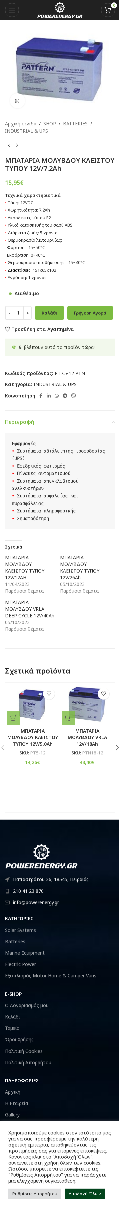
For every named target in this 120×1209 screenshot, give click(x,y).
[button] (13, 718)
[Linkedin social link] (49, 395)
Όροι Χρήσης (19, 1039)
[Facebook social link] (41, 395)
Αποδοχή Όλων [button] (85, 1194)
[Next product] (17, 146)
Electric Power (20, 964)
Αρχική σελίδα (20, 123)
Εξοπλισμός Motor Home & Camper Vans (50, 975)
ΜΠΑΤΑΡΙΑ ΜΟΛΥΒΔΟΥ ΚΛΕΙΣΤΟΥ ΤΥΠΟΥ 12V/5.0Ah (32, 737)
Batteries (15, 941)
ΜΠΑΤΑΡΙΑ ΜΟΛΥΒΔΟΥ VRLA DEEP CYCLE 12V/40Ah (29, 609)
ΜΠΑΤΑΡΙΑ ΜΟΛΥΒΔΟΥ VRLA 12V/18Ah (87, 737)
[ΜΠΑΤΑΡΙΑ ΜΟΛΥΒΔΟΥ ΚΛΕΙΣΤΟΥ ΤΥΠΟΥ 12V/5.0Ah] (32, 705)
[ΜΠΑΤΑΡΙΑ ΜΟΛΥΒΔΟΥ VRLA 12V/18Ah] (87, 705)
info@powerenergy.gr (36, 902)
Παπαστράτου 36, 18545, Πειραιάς (51, 879)
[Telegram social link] (65, 395)
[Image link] (41, 855)
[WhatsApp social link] (57, 395)
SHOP (49, 123)
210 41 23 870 (28, 891)
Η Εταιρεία (16, 1103)
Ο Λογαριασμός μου (27, 1005)
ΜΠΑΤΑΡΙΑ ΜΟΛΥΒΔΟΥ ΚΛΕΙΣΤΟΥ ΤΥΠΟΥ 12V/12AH (24, 567)
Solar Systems (20, 930)
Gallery (12, 1114)
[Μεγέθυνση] (17, 100)
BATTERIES (75, 123)
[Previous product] (9, 146)
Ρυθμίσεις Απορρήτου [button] (34, 1194)
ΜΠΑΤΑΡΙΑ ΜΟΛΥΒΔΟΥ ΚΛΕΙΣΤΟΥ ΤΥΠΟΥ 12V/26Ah (79, 567)
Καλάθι (49, 313)
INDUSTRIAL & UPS (26, 131)
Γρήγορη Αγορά (90, 313)
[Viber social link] (73, 395)
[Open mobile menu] (12, 10)
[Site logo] (60, 9)
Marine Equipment (25, 953)
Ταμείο (12, 1028)
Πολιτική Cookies (24, 1051)
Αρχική (12, 1092)
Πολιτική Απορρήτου (28, 1062)
